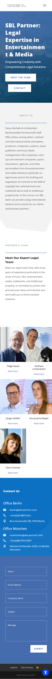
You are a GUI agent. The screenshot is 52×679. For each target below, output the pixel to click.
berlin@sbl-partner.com (23, 510)
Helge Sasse (13, 366)
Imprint (13, 667)
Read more (13, 371)
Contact (20, 88)
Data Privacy (27, 667)
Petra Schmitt (13, 467)
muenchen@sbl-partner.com (26, 535)
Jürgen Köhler (13, 418)
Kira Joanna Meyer (39, 418)
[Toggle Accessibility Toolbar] (45, 672)
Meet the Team (21, 77)
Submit (38, 648)
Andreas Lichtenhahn (39, 368)
